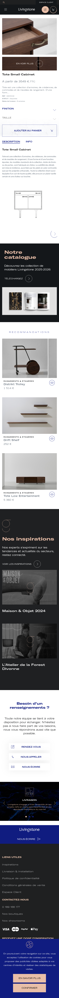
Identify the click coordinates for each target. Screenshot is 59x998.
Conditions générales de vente (23, 885)
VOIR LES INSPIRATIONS (16, 564)
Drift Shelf (11, 440)
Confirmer (29, 988)
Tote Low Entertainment (22, 496)
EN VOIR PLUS (25, 63)
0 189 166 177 (11, 907)
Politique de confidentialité (20, 878)
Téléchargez (13, 278)
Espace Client (46, 2)
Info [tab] (29, 141)
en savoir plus (30, 978)
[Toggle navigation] (5, 9)
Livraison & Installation (18, 871)
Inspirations (10, 864)
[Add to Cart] (52, 382)
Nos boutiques (12, 913)
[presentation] (54, 234)
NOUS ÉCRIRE (26, 839)
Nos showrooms (13, 920)
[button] (26, 816)
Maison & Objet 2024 (23, 611)
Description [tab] (11, 141)
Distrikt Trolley (14, 384)
